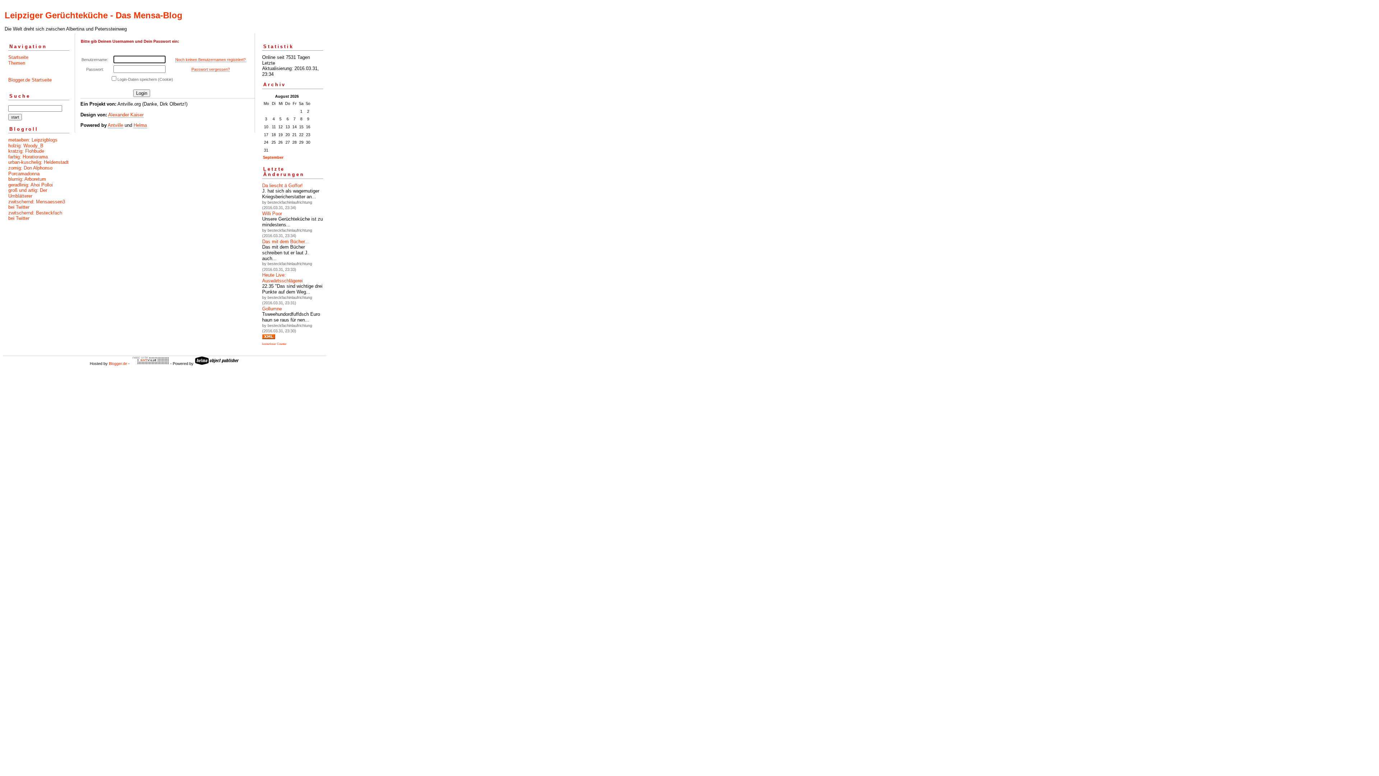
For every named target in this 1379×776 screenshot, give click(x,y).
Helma (140, 125)
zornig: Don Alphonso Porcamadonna (30, 170)
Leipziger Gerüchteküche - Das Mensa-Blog (93, 15)
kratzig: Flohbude (26, 151)
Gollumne (272, 308)
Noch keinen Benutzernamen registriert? (210, 59)
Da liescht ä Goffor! (282, 185)
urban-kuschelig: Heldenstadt (38, 162)
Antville (115, 125)
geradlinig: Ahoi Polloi (30, 185)
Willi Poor (272, 213)
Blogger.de (118, 363)
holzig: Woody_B (25, 145)
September (273, 157)
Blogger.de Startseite (30, 80)
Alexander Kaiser (126, 114)
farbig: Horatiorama (28, 157)
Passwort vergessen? (210, 69)
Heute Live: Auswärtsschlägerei (282, 277)
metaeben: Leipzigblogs (32, 140)
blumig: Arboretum (27, 179)
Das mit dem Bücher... (285, 241)
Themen (16, 63)
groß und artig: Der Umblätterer (27, 193)
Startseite (18, 57)
